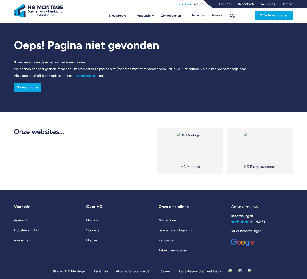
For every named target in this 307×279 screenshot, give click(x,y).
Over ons (92, 220)
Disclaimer (100, 271)
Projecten (198, 15)
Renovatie (143, 16)
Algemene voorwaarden (133, 271)
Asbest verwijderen (173, 250)
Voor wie (92, 230)
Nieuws (217, 15)
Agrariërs (20, 220)
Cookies (165, 271)
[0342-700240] (245, 15)
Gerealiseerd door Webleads (200, 271)
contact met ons (86, 76)
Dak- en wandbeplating (176, 230)
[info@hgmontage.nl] (232, 15)
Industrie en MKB (26, 230)
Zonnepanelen (171, 16)
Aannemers (22, 240)
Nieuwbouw (117, 16)
